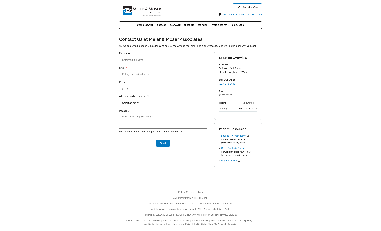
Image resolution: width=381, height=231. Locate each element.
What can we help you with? (134, 96)
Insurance (175, 25)
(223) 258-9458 (227, 84)
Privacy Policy (245, 220)
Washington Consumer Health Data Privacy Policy (167, 224)
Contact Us (238, 25)
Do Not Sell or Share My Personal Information (215, 224)
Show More (249, 103)
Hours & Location (145, 25)
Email (123, 68)
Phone (122, 82)
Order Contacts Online (233, 148)
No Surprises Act (200, 220)
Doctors (161, 25)
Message (124, 111)
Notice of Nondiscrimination (176, 220)
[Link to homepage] (149, 10)
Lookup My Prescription (233, 135)
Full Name (125, 53)
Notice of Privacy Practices (223, 220)
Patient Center (219, 25)
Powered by (172, 215)
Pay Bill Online (229, 160)
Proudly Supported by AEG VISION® (220, 215)
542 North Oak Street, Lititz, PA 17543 (242, 14)
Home (129, 220)
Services (202, 25)
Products (189, 25)
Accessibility (154, 220)
